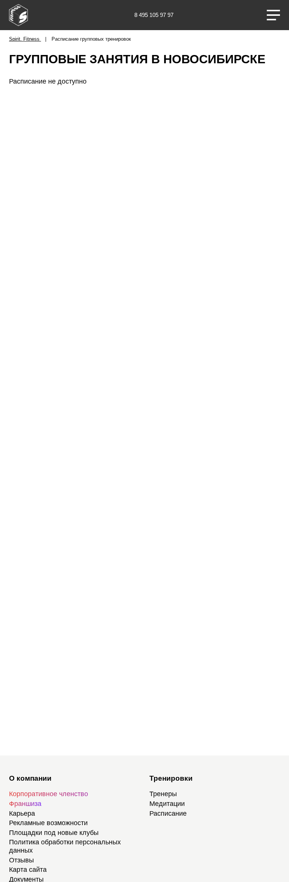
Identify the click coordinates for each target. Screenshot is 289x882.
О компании (30, 778)
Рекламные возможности (48, 823)
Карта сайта (28, 869)
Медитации (167, 803)
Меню (273, 15)
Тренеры (163, 794)
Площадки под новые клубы (54, 832)
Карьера (22, 813)
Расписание (168, 813)
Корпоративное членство (48, 794)
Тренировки (171, 778)
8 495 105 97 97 (153, 15)
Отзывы (21, 860)
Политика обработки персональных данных (65, 846)
